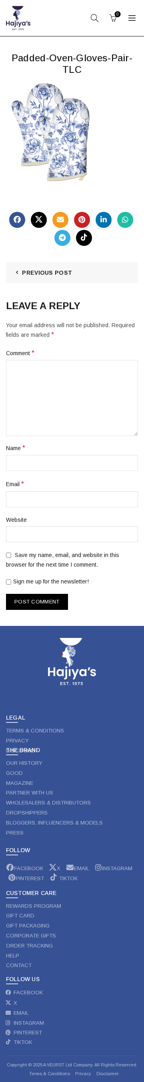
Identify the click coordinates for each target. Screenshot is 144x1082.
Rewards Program (33, 906)
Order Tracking (29, 946)
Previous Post (47, 272)
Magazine (19, 783)
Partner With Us (29, 793)
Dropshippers (27, 813)
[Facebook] (17, 220)
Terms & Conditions (49, 1073)
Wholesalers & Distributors (48, 803)
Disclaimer (107, 1073)
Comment (20, 353)
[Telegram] (62, 238)
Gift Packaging (28, 926)
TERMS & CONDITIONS (35, 731)
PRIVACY (17, 741)
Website (16, 520)
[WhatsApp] (125, 220)
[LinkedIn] (104, 220)
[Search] (94, 18)
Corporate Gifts (31, 936)
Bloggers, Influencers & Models (54, 823)
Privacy (83, 1073)
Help (12, 956)
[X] (39, 220)
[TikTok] (84, 238)
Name (15, 447)
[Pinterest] (82, 220)
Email (15, 484)
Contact (19, 965)
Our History (24, 763)
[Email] (60, 220)
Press (15, 833)
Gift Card (20, 916)
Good (14, 773)
